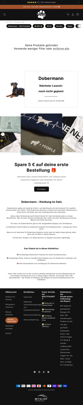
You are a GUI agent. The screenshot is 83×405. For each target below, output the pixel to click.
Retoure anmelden (9, 313)
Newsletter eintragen (9, 327)
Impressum (28, 297)
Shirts (49, 26)
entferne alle (61, 48)
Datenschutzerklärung (32, 315)
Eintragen (41, 189)
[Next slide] (80, 134)
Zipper (70, 26)
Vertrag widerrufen (11, 320)
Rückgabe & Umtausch (10, 305)
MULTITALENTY (9, 22)
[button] (4, 14)
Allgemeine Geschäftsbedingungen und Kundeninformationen (33, 306)
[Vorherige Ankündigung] (4, 2)
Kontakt (8, 333)
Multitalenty (37, 390)
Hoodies (59, 26)
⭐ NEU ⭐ (38, 26)
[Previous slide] (3, 134)
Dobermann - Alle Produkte (19, 26)
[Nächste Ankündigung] (78, 2)
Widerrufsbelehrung (31, 320)
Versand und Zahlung (10, 298)
